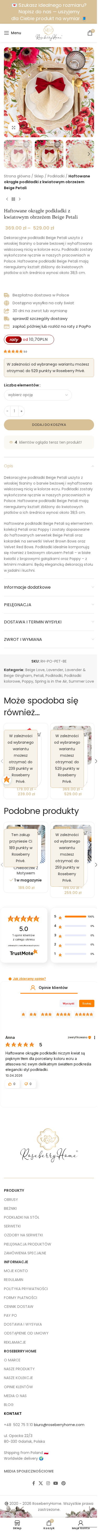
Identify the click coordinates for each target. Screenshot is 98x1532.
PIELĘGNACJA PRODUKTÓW (27, 1244)
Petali (39, 675)
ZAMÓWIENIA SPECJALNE (25, 1253)
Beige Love (35, 669)
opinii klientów (24, 937)
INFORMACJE (16, 1262)
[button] (9, 92)
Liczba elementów (21, 385)
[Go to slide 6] (54, 132)
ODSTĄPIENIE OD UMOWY (26, 1333)
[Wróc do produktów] (13, 199)
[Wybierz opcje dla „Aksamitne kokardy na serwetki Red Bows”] (39, 734)
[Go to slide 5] (49, 132)
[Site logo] (49, 32)
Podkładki (56, 176)
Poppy (27, 681)
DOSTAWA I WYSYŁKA (23, 1324)
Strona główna (17, 176)
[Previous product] (7, 199)
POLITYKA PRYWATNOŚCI (26, 1288)
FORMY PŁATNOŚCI (20, 1297)
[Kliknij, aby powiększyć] (14, 127)
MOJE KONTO (16, 1270)
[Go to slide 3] (38, 132)
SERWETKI (12, 1226)
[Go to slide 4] (44, 132)
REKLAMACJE (15, 1342)
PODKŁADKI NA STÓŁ (21, 1217)
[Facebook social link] (34, 1483)
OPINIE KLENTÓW (18, 1387)
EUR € (86, 1522)
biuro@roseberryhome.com (59, 1424)
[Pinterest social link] (63, 1483)
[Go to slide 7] (59, 132)
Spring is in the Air (51, 681)
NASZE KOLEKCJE (18, 1377)
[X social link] (40, 1483)
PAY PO (10, 1315)
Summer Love (81, 681)
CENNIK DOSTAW (18, 1306)
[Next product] (19, 199)
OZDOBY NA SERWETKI (23, 1235)
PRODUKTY (14, 1190)
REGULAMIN (13, 1279)
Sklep (39, 176)
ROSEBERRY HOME (20, 1351)
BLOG (9, 1404)
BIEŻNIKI (10, 1208)
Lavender (55, 669)
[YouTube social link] (56, 1483)
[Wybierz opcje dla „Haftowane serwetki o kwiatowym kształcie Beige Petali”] (86, 734)
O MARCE (12, 1360)
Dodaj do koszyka (49, 424)
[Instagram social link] (47, 1483)
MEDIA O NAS (15, 1395)
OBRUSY (11, 1199)
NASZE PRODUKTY (19, 1369)
